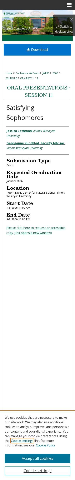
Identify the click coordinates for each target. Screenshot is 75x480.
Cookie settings (22, 441)
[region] (37, 445)
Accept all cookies (37, 458)
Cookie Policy (45, 445)
